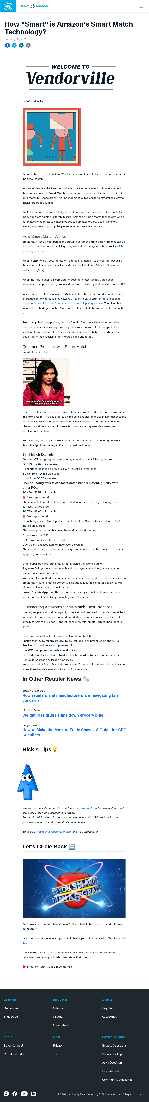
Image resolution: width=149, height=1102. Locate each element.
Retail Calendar (14, 1054)
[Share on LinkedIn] (21, 45)
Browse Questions (114, 1045)
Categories (109, 1017)
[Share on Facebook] (7, 45)
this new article (84, 807)
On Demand (11, 1008)
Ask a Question (112, 1063)
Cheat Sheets (62, 1025)
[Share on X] (14, 45)
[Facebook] (14, 1093)
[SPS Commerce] (8, 6)
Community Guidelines (117, 1080)
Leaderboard (110, 1071)
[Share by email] (28, 45)
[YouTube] (24, 1093)
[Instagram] (6, 1093)
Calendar (59, 1008)
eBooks (58, 1017)
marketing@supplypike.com (54, 831)
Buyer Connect (13, 1045)
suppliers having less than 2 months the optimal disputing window (62, 303)
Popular (107, 1008)
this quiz (28, 943)
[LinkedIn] (33, 1093)
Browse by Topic (113, 1054)
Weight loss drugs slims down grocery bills (63, 715)
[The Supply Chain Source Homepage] (57, 6)
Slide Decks (11, 1017)
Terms (57, 1054)
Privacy (57, 1045)
